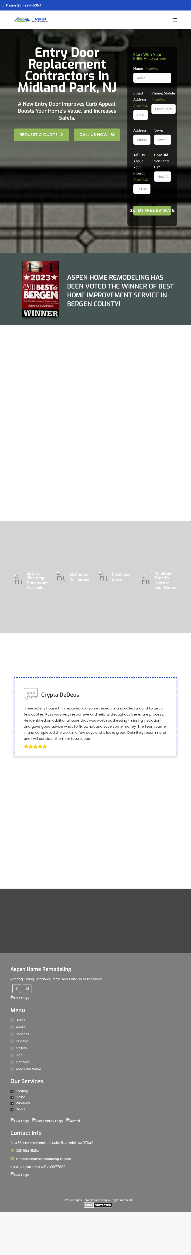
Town (158, 130)
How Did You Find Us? (161, 161)
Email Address (140, 96)
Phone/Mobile (163, 93)
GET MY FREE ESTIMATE (152, 210)
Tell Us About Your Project (139, 164)
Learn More (92, 610)
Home (21, 1250)
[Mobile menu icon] (175, 20)
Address (140, 130)
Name (138, 68)
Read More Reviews (92, 1008)
